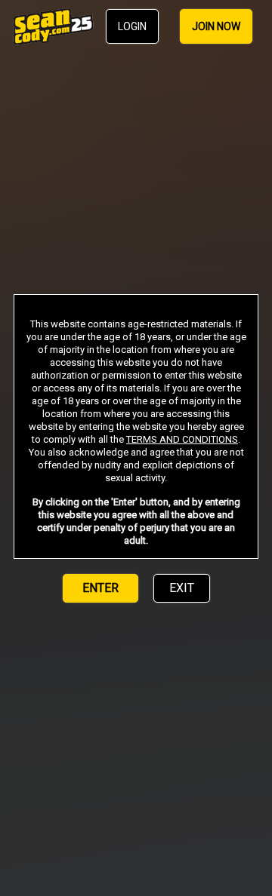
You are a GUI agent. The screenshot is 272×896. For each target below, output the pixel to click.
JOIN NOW (216, 26)
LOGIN (132, 26)
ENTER (100, 588)
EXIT (181, 588)
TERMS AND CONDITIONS (182, 439)
